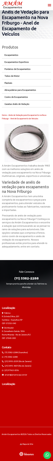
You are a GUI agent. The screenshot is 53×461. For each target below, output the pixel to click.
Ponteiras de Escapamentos (17, 69)
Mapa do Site (28, 444)
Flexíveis (8, 83)
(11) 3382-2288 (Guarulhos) (16, 352)
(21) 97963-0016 (11, 370)
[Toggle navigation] (49, 5)
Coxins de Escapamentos (16, 97)
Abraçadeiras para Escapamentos (20, 90)
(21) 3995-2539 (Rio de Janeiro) (18, 361)
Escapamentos (11, 55)
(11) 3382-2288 (26, 278)
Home (4, 115)
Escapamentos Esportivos (17, 62)
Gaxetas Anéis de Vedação (17, 104)
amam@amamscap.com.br (16, 375)
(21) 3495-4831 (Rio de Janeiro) (18, 366)
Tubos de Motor (12, 76)
